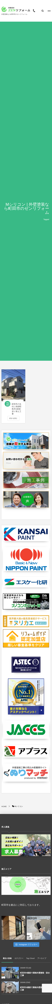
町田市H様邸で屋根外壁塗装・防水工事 (35, 974)
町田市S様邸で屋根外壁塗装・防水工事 (35, 988)
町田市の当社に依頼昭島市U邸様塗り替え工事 (16, 409)
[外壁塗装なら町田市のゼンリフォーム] (15, 9)
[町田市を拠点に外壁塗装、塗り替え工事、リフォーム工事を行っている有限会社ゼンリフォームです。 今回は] (39, 928)
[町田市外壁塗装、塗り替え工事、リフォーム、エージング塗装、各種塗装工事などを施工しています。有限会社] (13, 928)
